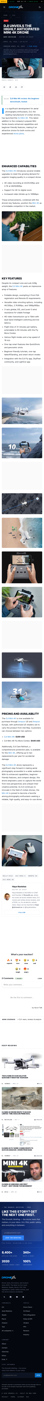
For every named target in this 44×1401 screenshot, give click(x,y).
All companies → (7, 1331)
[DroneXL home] (16, 7)
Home (6, 15)
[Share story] (10, 87)
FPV (24, 1327)
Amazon (21, 721)
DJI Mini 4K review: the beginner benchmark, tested (24, 100)
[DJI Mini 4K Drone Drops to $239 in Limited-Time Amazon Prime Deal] (22, 1098)
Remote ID (32, 876)
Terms (13, 1397)
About (4, 1344)
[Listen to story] (16, 87)
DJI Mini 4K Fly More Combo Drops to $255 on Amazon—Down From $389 (17, 1149)
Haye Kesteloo (19, 886)
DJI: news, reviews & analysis (30, 1019)
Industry (26, 1334)
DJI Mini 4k (8, 879)
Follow (22, 912)
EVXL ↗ (4, 1359)
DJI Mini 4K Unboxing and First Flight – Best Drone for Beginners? (17, 1185)
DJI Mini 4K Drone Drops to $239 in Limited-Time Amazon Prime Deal (16, 1113)
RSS (27, 1397)
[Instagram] (23, 1296)
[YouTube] (16, 1296)
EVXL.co (17, 902)
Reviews (26, 1331)
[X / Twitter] (4, 1296)
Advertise (5, 1352)
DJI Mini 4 (20, 876)
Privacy (5, 1397)
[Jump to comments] (21, 87)
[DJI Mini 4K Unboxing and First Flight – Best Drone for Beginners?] (22, 1170)
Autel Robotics (7, 1311)
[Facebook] (10, 1296)
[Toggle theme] (39, 7)
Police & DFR (27, 1319)
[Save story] (4, 87)
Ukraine (26, 1323)
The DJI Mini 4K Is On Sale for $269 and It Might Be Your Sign (15, 1077)
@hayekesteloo (30, 907)
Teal (3, 1327)
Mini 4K (35, 203)
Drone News (27, 1307)
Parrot (4, 1319)
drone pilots (18, 133)
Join (38, 1375)
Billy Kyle (8, 876)
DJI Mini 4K (23, 118)
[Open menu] (4, 7)
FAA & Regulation (29, 1315)
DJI (14, 15)
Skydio (4, 1315)
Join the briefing (13, 1238)
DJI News (26, 1311)
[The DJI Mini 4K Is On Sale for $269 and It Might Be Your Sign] (22, 1062)
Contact (4, 1348)
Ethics (4, 1355)
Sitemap (20, 1397)
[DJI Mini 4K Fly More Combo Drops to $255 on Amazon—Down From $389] (22, 1134)
